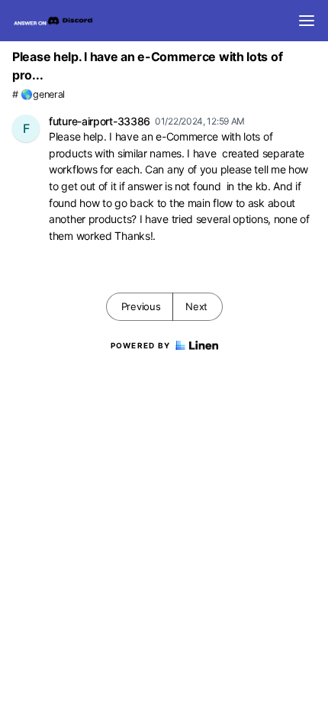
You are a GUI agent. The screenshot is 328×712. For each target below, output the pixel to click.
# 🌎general (38, 94)
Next (196, 306)
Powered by (141, 345)
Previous (141, 306)
